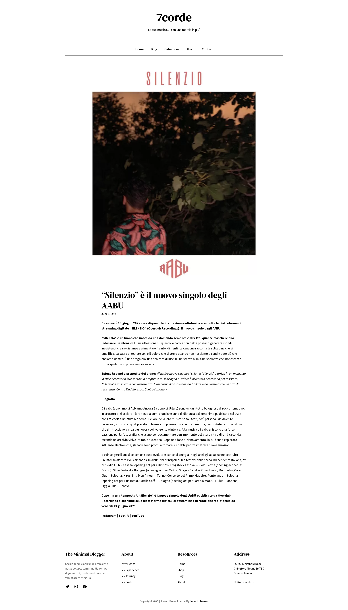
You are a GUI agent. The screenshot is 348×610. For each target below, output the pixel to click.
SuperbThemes (199, 601)
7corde (174, 17)
